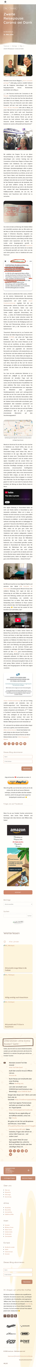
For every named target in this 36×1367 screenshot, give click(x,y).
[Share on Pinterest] (13, 743)
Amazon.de (12, 1075)
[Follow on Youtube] (12, 1316)
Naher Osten (8, 1229)
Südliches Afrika (9, 1214)
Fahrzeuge (8, 1194)
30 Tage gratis (18, 842)
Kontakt (18, 892)
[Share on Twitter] (9, 743)
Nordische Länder (10, 1247)
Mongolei (6, 96)
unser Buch (28, 1304)
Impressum (11, 1356)
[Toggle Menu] (33, 2)
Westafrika (8, 1210)
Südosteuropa (9, 1251)
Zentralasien (8, 1236)
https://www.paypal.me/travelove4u (20, 1110)
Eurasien (7, 1225)
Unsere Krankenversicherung (12, 700)
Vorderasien (8, 1234)
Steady (14, 1118)
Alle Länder (14, 942)
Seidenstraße (8, 1232)
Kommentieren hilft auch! (17, 1129)
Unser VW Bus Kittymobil (11, 107)
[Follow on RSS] (15, 1316)
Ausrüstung (8, 1197)
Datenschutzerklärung (26, 1356)
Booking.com (19, 1083)
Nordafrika (8, 1207)
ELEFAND (11, 337)
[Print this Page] (25, 743)
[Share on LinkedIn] (17, 743)
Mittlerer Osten (9, 1227)
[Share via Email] (21, 743)
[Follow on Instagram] (8, 1316)
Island (6, 1249)
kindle (15, 651)
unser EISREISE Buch (24, 1091)
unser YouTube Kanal (16, 1067)
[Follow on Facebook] (5, 1316)
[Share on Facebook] (6, 743)
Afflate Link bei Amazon (10, 730)
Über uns (7, 1190)
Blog (6, 8)
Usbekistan (13, 8)
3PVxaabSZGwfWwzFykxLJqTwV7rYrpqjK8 (21, 1126)
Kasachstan (29, 245)
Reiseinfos (8, 1192)
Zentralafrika (8, 1212)
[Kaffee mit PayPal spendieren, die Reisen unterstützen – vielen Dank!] (18, 922)
